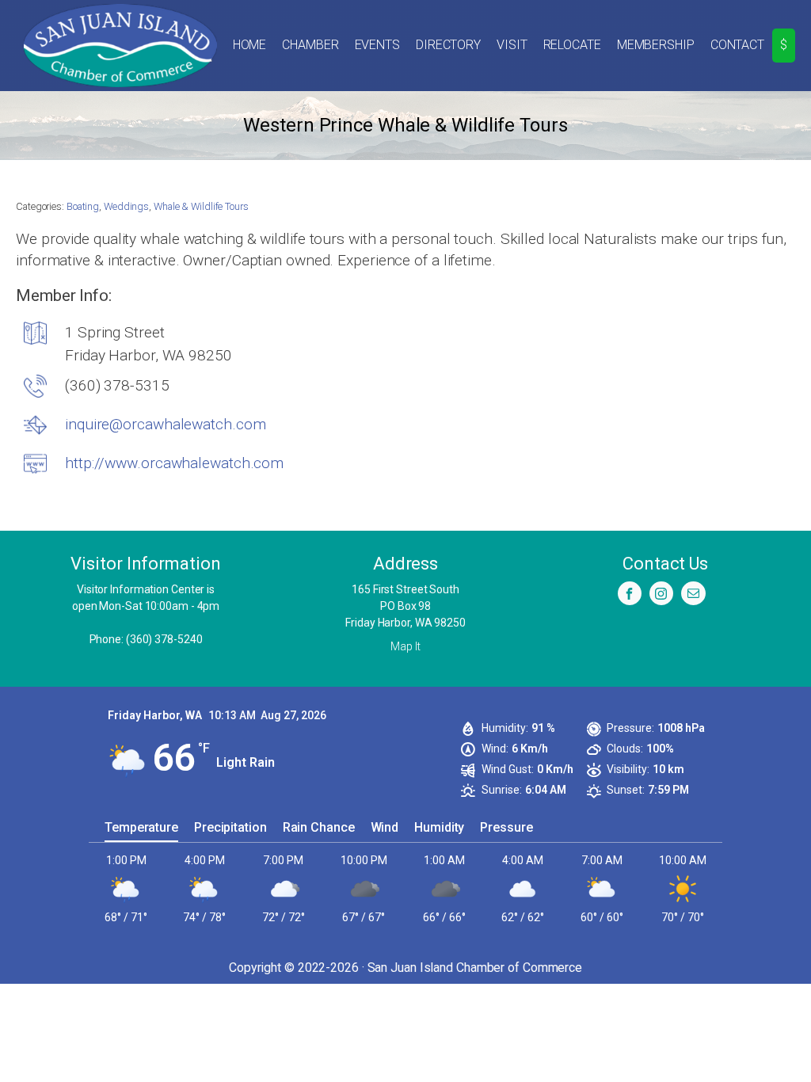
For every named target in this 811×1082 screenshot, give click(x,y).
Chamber (310, 44)
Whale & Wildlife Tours (201, 206)
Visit (512, 44)
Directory (448, 44)
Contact (737, 44)
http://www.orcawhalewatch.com (174, 463)
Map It (405, 646)
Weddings (126, 206)
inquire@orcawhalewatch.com (165, 424)
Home (250, 44)
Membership (656, 44)
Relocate (572, 44)
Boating (83, 206)
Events (377, 44)
